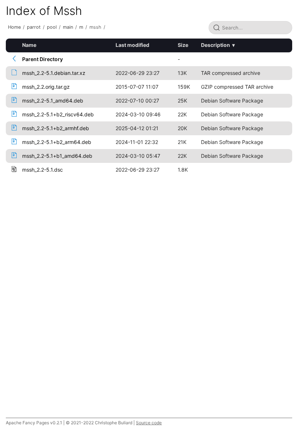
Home (14, 27)
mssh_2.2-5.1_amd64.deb (52, 100)
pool (52, 27)
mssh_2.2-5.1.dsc (42, 170)
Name (29, 45)
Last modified (132, 45)
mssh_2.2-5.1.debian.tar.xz (53, 73)
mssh (95, 27)
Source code (149, 422)
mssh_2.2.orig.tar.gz (46, 87)
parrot (34, 27)
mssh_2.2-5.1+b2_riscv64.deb (58, 114)
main (68, 27)
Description (215, 45)
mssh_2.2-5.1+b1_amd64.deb (57, 156)
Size (183, 45)
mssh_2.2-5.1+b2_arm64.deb (56, 142)
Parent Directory (42, 59)
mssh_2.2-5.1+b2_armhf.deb (55, 128)
